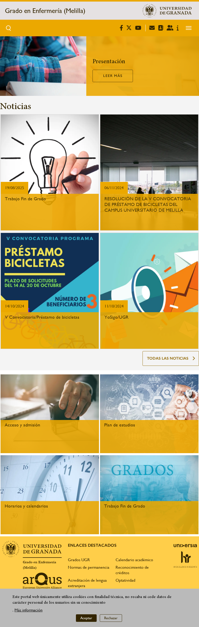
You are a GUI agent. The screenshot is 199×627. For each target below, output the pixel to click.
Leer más (112, 76)
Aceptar (86, 618)
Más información (28, 610)
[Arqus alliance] (42, 581)
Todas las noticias (167, 358)
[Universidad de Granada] (167, 11)
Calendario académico (134, 559)
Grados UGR (79, 559)
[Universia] (185, 545)
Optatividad (125, 580)
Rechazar (111, 618)
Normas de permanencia (88, 567)
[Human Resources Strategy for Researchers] (185, 559)
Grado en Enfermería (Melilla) (45, 10)
